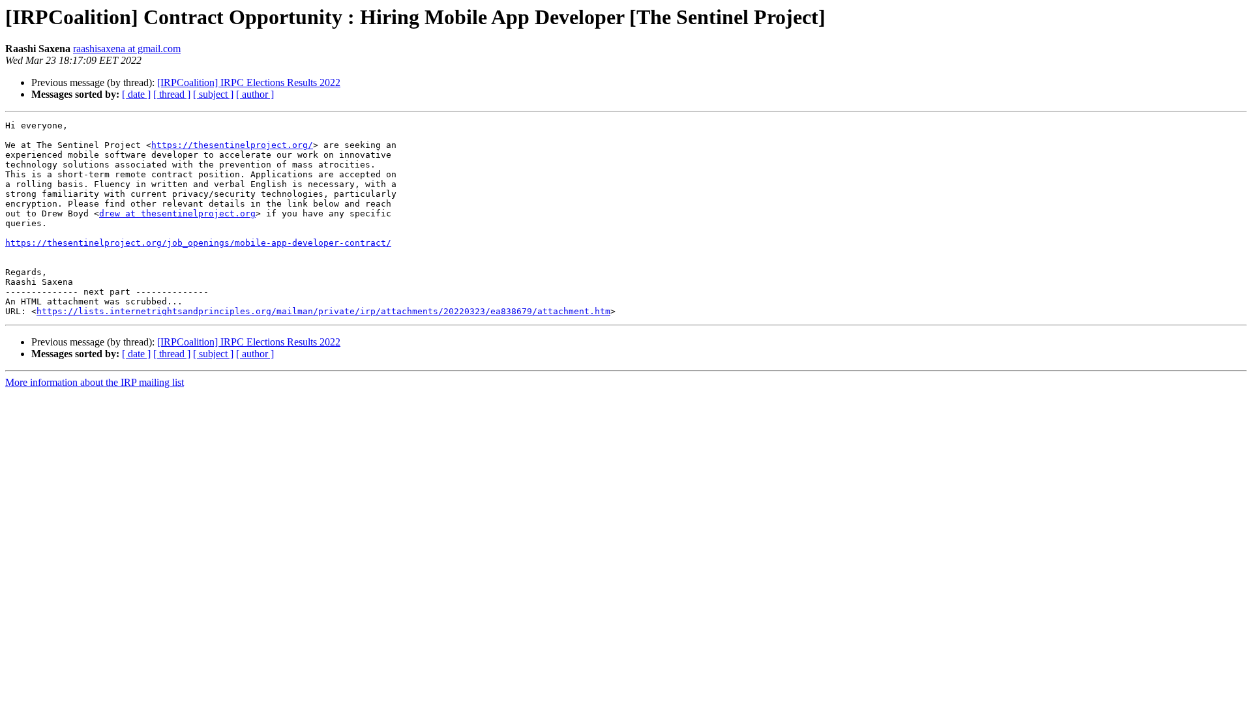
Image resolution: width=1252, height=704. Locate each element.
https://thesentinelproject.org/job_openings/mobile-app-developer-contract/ (198, 243)
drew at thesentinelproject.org (177, 213)
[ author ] (255, 94)
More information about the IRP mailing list (94, 382)
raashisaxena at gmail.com (127, 48)
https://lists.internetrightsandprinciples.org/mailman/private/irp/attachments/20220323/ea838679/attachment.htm (323, 311)
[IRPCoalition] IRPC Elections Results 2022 (248, 82)
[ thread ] (171, 94)
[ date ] (136, 94)
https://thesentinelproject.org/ (232, 145)
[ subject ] (213, 94)
